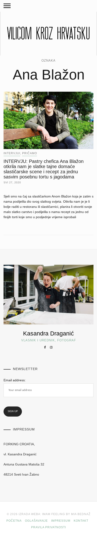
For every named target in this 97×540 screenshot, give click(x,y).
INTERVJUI (12, 153)
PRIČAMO (29, 153)
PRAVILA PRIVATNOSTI (48, 527)
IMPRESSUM (60, 520)
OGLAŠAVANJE (36, 520)
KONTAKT (81, 520)
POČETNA (14, 520)
